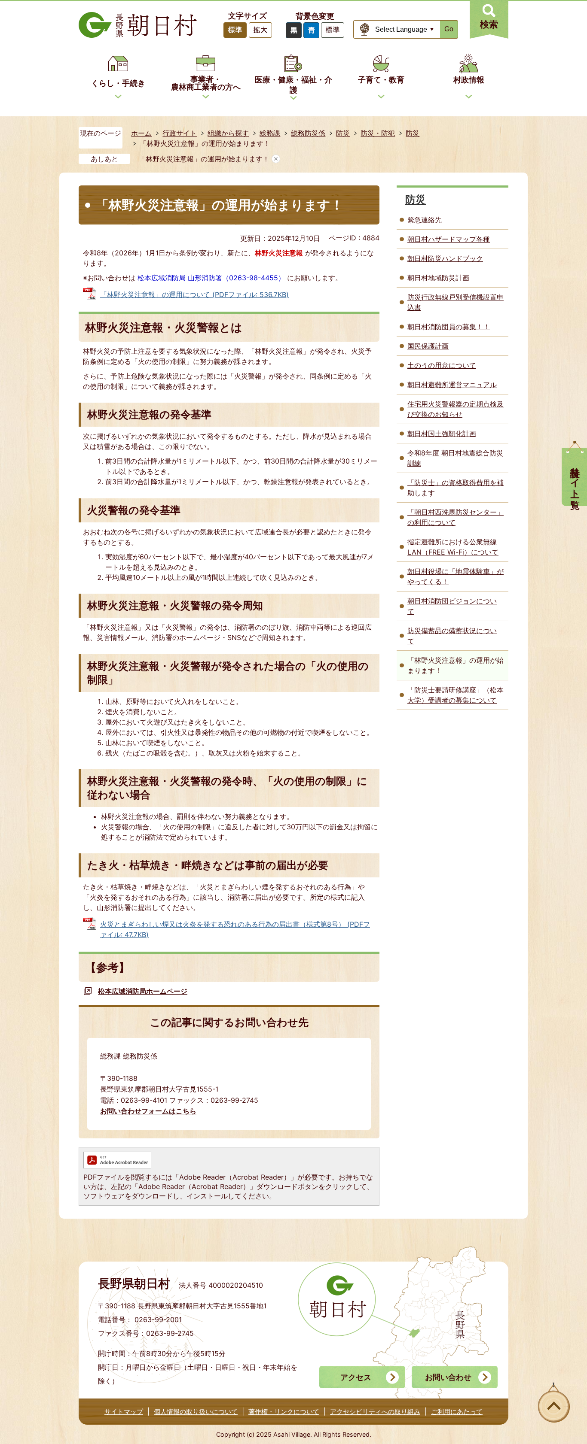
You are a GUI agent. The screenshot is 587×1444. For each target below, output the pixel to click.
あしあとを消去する (275, 159)
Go (448, 29)
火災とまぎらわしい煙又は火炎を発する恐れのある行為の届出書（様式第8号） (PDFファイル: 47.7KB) (235, 929)
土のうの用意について (441, 365)
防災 (343, 133)
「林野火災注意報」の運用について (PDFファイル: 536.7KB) (194, 294)
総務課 (270, 133)
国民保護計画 (428, 346)
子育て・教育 (381, 79)
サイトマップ (123, 1412)
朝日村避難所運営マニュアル (452, 384)
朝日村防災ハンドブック (445, 258)
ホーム (141, 133)
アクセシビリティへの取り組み (375, 1412)
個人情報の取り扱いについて (196, 1412)
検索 (489, 24)
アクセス (355, 1377)
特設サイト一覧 (575, 477)
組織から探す (228, 133)
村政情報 (468, 79)
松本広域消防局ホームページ (142, 991)
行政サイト (179, 133)
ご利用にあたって (457, 1412)
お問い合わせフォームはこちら (148, 1111)
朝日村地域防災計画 (438, 277)
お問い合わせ (448, 1377)
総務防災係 (308, 133)
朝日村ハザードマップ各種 (448, 239)
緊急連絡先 (424, 219)
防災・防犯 (378, 133)
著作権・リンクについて (283, 1412)
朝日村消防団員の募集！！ (448, 326)
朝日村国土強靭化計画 (441, 433)
